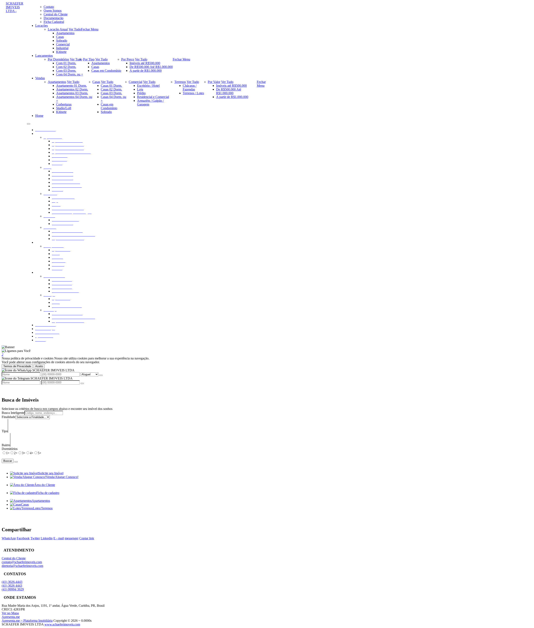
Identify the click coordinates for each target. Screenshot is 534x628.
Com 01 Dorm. (66, 63)
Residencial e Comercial (153, 97)
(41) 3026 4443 (12, 585)
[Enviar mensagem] (101, 375)
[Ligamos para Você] (16, 351)
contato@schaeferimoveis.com (22, 562)
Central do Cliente (14, 558)
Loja (140, 89)
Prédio (141, 93)
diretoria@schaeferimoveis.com (22, 566)
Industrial (62, 48)
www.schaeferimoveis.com (62, 624)
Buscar (7, 460)
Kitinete (61, 52)
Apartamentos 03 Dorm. (72, 93)
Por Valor (214, 82)
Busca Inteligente (13, 412)
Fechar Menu (89, 29)
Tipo (5, 431)
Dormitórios (10, 449)
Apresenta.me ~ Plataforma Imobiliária (27, 620)
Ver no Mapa (10, 613)
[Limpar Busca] (16, 461)
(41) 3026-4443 (12, 582)
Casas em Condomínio (106, 70)
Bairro (6, 445)
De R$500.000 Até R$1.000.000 (151, 67)
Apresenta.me (11, 617)
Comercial (63, 44)
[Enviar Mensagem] (82, 383)
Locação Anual (58, 29)
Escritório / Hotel (148, 85)
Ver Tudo (75, 29)
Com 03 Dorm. (66, 70)
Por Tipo (88, 59)
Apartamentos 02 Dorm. (72, 89)
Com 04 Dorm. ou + (69, 74)
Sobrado (61, 40)
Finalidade (8, 417)
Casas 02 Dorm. (111, 89)
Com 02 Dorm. (66, 67)
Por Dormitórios (58, 59)
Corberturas (64, 104)
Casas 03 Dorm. (111, 93)
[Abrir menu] (28, 122)
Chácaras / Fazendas (189, 87)
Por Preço (127, 59)
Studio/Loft (63, 108)
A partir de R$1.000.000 (146, 70)
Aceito (39, 366)
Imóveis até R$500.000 (145, 63)
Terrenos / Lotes (193, 93)
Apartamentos (65, 33)
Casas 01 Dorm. (111, 85)
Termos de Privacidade (17, 366)
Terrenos (180, 82)
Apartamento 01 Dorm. (71, 85)
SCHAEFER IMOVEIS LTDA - (14, 7)
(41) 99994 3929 (13, 589)
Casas (60, 37)
